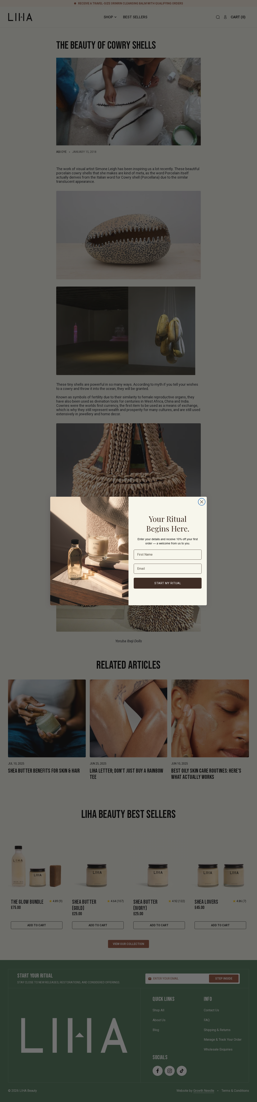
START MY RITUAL (167, 583)
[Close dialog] (201, 501)
